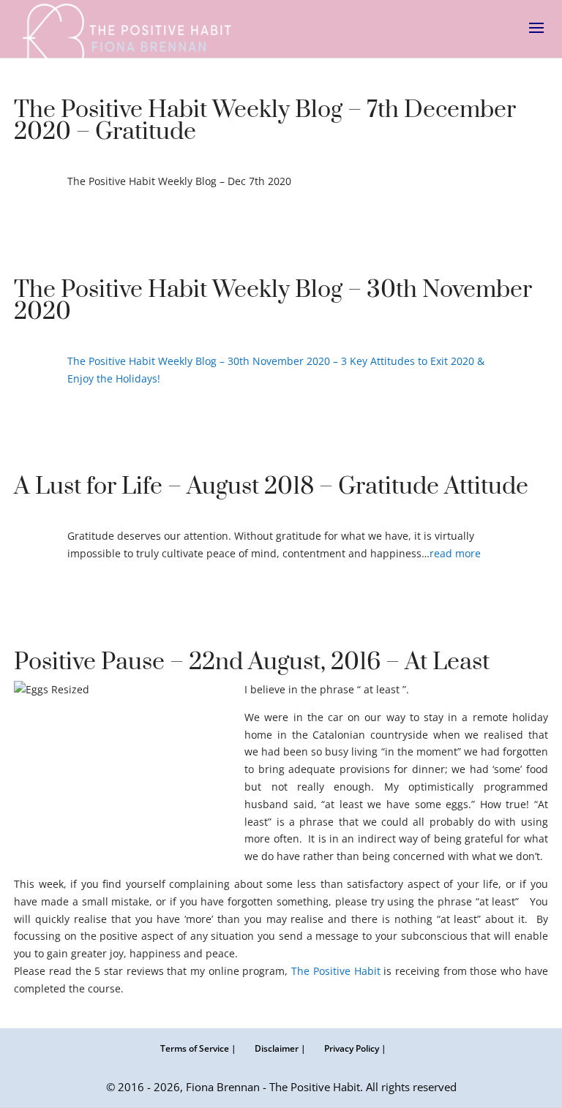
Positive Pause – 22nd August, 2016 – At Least (252, 662)
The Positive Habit (335, 971)
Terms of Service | (198, 1048)
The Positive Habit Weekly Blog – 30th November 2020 (273, 301)
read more (455, 553)
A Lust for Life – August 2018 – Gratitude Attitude (271, 487)
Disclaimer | (280, 1048)
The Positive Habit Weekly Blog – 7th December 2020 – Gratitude (265, 121)
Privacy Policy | (355, 1048)
